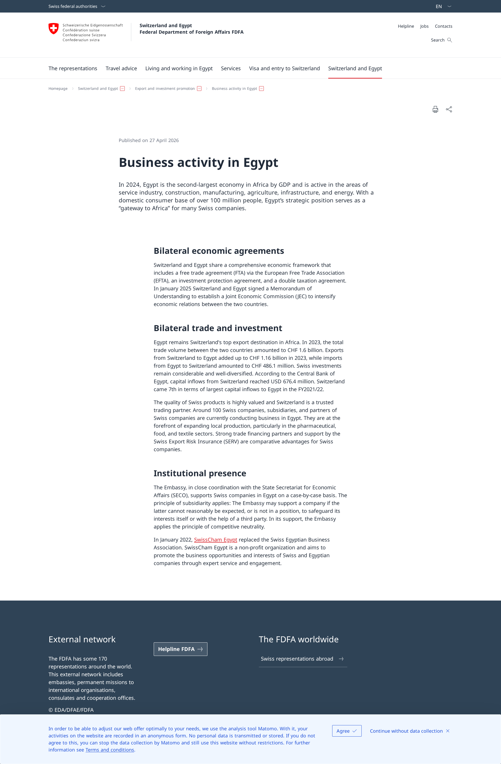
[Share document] (449, 109)
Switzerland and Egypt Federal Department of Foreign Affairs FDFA (191, 28)
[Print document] (435, 109)
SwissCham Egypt (215, 539)
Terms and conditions (110, 750)
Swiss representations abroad (297, 658)
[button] (73, 68)
